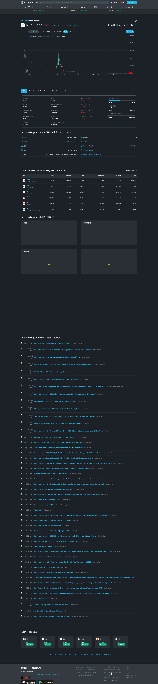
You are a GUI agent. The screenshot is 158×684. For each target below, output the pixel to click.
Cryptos (82, 7)
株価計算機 (129, 677)
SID (27, 639)
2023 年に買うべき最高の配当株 (85, 667)
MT (28, 191)
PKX (28, 208)
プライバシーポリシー (27, 674)
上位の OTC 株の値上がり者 (112, 670)
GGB (82, 639)
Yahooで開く (49, 654)
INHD (28, 179)
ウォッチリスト (28, 7)
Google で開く (59, 654)
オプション (129, 667)
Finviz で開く (69, 654)
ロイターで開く (108, 654)
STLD (28, 197)
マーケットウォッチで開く (82, 654)
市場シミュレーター (128, 7)
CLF (64, 639)
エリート (109, 7)
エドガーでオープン (96, 654)
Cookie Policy (40, 674)
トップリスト (47, 7)
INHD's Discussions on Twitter (92, 154)
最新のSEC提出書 (88, 150)
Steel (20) (74, 146)
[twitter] (136, 21)
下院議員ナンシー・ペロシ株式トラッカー (88, 670)
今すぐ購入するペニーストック (113, 667)
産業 (95, 7)
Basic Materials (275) (71, 142)
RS (27, 202)
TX (100, 639)
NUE (28, 185)
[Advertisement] (79, 85)
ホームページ (25, 20)
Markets (65, 7)
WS (46, 639)
